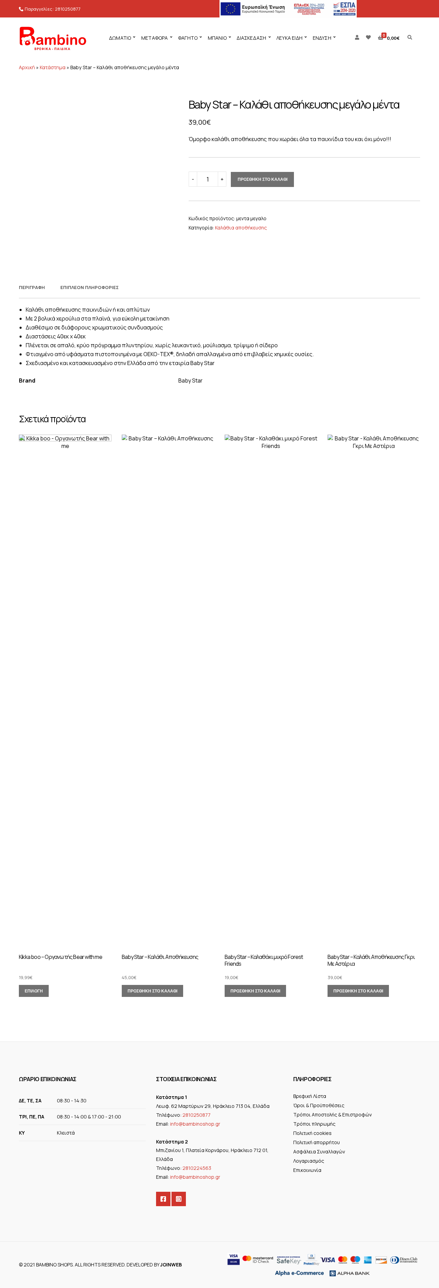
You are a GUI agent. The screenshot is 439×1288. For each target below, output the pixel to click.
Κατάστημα (53, 67)
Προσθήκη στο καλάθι (262, 179)
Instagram (178, 1199)
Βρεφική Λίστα (309, 1096)
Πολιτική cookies (312, 1133)
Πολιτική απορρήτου (316, 1142)
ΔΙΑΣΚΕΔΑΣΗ (251, 38)
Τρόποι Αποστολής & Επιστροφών (332, 1114)
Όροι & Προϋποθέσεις (318, 1105)
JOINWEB (171, 1264)
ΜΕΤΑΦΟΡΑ (154, 38)
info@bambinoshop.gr (195, 1124)
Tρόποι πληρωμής (314, 1124)
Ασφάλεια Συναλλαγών (319, 1151)
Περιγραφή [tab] (32, 287)
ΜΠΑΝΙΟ (217, 38)
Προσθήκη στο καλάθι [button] (152, 990)
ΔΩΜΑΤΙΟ (120, 38)
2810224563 (196, 1168)
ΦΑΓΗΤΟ (188, 38)
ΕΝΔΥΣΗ (322, 38)
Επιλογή (34, 990)
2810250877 (68, 9)
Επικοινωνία (307, 1170)
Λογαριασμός (308, 1161)
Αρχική (27, 67)
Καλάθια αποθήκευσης (241, 227)
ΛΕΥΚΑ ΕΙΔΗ (289, 38)
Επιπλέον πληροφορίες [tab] (89, 287)
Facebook (163, 1199)
